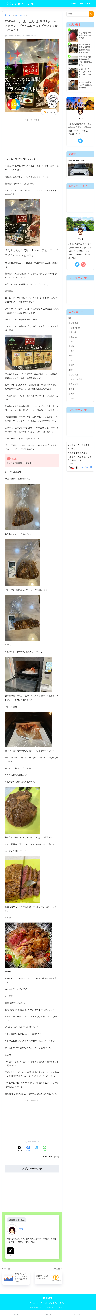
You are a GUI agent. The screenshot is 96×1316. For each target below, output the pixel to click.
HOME (49, 1297)
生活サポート (76, 337)
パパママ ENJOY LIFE (19, 3)
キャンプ (74, 384)
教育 (72, 394)
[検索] (91, 14)
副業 (72, 346)
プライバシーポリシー (58, 1303)
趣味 (70, 355)
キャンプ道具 (76, 379)
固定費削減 (75, 328)
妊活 (72, 398)
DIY (72, 365)
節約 (72, 341)
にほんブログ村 (85, 467)
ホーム (74, 4)
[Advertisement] (32, 139)
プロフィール (84, 4)
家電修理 (74, 323)
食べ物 (56, 1157)
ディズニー (75, 375)
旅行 (70, 370)
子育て (71, 389)
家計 (70, 318)
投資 (72, 351)
